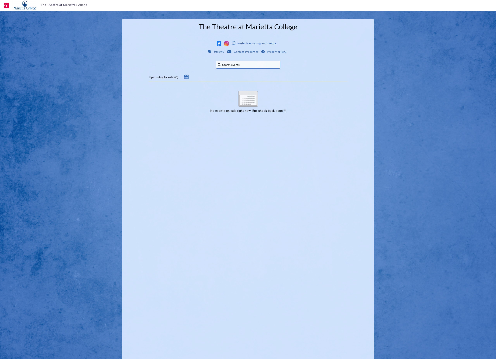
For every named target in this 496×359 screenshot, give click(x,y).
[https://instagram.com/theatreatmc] (226, 43)
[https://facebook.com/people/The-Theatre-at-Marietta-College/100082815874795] (219, 43)
